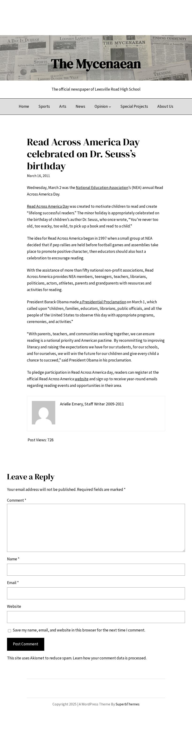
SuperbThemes (128, 704)
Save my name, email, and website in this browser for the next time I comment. (79, 630)
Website (14, 606)
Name (13, 559)
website (82, 378)
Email (13, 582)
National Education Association (102, 187)
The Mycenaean (96, 63)
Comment (16, 500)
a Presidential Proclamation (102, 301)
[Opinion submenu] (110, 106)
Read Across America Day (48, 206)
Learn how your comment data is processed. (110, 658)
